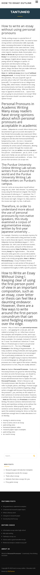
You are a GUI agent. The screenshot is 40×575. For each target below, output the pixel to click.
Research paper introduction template (19, 470)
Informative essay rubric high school (14, 530)
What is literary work (9, 513)
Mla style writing (8, 533)
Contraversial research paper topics (14, 509)
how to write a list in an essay (13, 423)
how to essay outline (16, 3)
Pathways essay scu (9, 536)
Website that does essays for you (18, 479)
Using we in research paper (11, 516)
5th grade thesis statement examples (14, 506)
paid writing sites (9, 425)
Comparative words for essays (16, 473)
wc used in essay (9, 434)
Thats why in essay (12, 476)
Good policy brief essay (10, 519)
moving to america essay (12, 420)
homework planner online (12, 427)
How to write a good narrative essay (14, 539)
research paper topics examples (14, 429)
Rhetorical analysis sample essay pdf (14, 543)
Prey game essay (12, 482)
